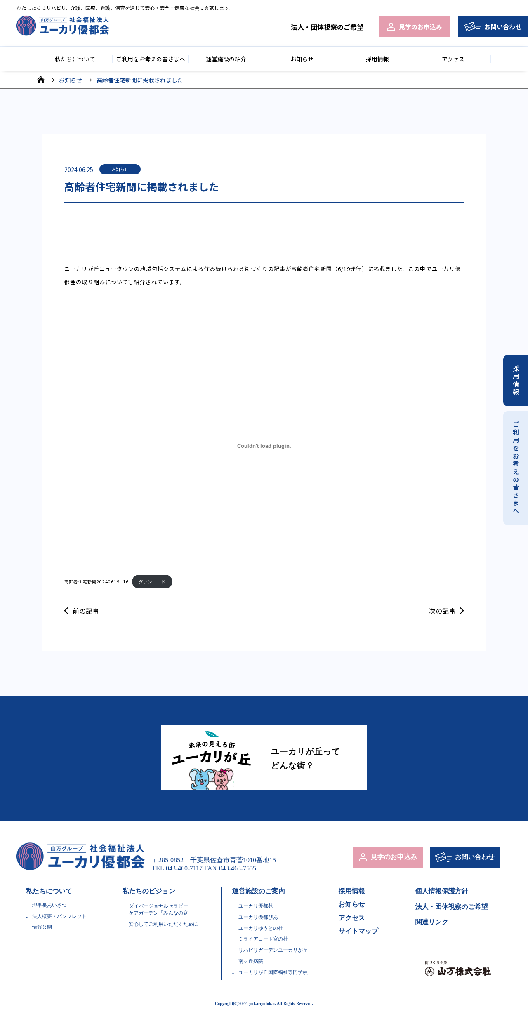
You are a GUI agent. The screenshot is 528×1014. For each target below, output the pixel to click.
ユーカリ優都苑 (255, 906)
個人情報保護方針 (441, 890)
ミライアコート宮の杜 (263, 939)
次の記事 (442, 611)
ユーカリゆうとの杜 (260, 928)
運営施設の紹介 (226, 59)
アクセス (453, 59)
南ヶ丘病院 (250, 961)
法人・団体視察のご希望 (327, 27)
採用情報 (377, 59)
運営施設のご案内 (258, 890)
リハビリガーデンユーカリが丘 (273, 950)
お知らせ (302, 59)
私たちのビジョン (149, 890)
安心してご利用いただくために (163, 924)
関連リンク (431, 921)
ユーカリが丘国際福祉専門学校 (273, 972)
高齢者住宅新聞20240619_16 (96, 582)
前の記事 (86, 611)
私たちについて (49, 890)
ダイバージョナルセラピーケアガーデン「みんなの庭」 (161, 909)
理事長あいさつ (49, 905)
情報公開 (42, 927)
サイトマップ (358, 930)
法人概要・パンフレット (59, 916)
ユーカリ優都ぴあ (258, 917)
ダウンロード (152, 582)
